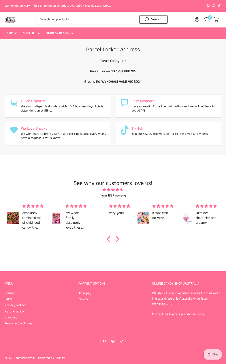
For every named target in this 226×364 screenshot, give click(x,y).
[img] (113, 190)
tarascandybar (25, 358)
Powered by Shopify (51, 358)
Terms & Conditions (18, 323)
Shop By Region (57, 33)
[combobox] (102, 19)
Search (156, 19)
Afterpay (84, 293)
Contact (10, 293)
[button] (110, 239)
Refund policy (14, 311)
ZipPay (83, 299)
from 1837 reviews (113, 195)
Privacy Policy (15, 305)
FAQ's (8, 299)
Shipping (11, 317)
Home (9, 33)
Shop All (29, 33)
